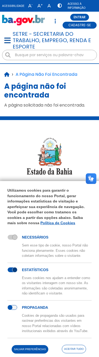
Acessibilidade (13, 6)
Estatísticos (35, 270)
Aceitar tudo (74, 348)
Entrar (80, 17)
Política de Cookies (57, 223)
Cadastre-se (79, 25)
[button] (29, 6)
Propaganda (35, 307)
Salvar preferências (30, 349)
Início (7, 74)
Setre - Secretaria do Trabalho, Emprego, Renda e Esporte (52, 40)
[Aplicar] (8, 55)
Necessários (35, 237)
